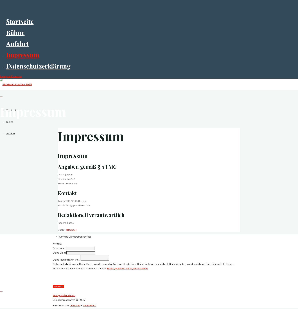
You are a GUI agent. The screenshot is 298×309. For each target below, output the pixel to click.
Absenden (58, 286)
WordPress (89, 305)
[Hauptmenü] (1, 96)
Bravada (75, 305)
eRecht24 (71, 229)
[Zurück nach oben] (1, 291)
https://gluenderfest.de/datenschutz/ (127, 268)
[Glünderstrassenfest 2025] (16, 84)
